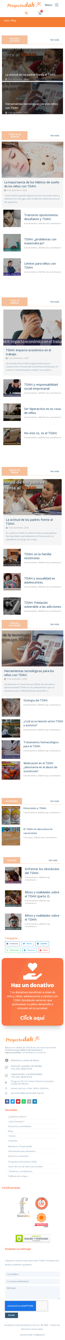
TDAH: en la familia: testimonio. (38, 556)
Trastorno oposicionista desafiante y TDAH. (41, 217)
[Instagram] (29, 1101)
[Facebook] (7, 1101)
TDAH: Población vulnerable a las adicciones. (43, 605)
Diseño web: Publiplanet (32, 1334)
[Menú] (56, 5)
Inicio (6, 20)
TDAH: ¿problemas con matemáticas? (40, 241)
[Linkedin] (34, 1101)
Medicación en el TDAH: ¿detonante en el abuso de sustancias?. (40, 767)
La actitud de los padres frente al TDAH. (30, 74)
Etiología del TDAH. (36, 700)
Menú (48, 5)
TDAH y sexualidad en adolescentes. (39, 580)
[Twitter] (12, 1101)
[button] (26, 13)
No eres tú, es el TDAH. (40, 433)
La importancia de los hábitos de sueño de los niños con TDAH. (31, 184)
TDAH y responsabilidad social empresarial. (41, 386)
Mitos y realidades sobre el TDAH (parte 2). (42, 894)
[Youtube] (18, 1101)
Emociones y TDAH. (35, 808)
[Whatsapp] (24, 1101)
